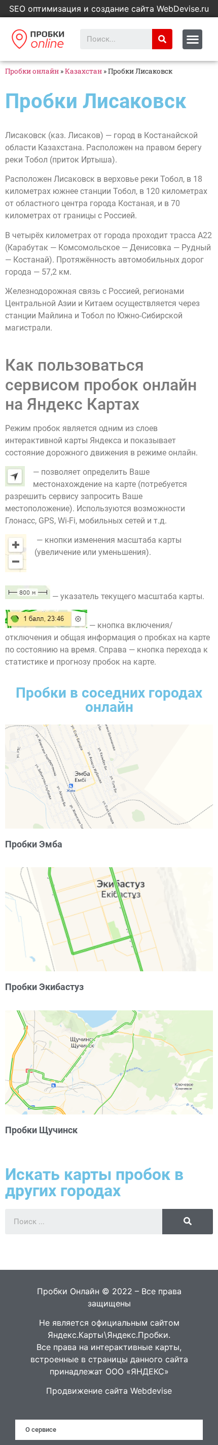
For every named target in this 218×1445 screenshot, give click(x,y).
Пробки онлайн (32, 71)
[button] (192, 39)
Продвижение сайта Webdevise (109, 1391)
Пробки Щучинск (41, 1130)
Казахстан (83, 71)
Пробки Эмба (33, 844)
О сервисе (40, 1429)
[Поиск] (162, 39)
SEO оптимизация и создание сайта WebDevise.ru (109, 9)
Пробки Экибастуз (44, 986)
